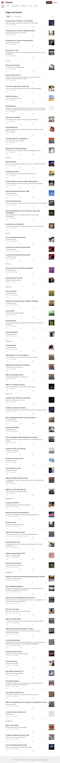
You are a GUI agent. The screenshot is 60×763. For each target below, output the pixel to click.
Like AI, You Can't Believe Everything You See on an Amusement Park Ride (25, 164)
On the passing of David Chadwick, (15, 313)
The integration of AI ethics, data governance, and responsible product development (25, 481)
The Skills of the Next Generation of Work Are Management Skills (23, 150)
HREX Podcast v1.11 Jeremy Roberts (17, 355)
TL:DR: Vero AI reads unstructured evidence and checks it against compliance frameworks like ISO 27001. (23, 77)
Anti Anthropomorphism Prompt (16, 745)
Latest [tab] (8, 16)
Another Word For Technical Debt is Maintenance (22, 181)
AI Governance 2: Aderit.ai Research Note (19, 40)
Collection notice (44, 759)
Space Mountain (11, 162)
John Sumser (13, 24)
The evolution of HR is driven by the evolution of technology (22, 119)
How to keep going (12, 332)
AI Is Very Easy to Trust (13, 468)
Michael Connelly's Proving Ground (17, 512)
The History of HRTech (13, 117)
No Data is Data (11, 522)
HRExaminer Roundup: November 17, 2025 (19, 629)
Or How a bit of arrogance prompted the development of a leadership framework (24, 323)
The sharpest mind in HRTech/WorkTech (16, 491)
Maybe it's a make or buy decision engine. (17, 653)
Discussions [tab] (18, 16)
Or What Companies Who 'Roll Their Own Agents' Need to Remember (24, 183)
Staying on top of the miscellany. (14, 673)
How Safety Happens (12, 681)
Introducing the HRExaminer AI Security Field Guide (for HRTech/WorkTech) (26, 410)
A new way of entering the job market (18, 247)
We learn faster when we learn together (16, 727)
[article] (30, 24)
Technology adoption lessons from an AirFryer (18, 505)
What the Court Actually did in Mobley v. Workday (22, 301)
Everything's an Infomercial (15, 224)
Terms (37, 759)
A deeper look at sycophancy (13, 280)
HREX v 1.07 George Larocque (15, 384)
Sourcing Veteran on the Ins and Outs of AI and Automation (22, 357)
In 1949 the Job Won (12, 171)
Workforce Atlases (12, 96)
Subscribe (49, 2)
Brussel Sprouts (11, 321)
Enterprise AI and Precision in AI (14, 367)
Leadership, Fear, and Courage (15, 448)
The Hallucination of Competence (17, 138)
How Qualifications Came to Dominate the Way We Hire (21, 173)
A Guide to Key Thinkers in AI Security (18, 398)
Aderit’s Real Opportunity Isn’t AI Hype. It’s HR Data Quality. (22, 23)
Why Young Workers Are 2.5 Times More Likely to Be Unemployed (23, 212)
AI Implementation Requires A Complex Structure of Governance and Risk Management (25, 53)
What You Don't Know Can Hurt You (15, 400)
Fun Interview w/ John (13, 542)
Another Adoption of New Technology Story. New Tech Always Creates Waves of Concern (24, 130)
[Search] (52, 16)
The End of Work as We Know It (16, 712)
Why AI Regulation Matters (14, 586)
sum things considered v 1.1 (15, 671)
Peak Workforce (11, 106)
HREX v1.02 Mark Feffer (13, 619)
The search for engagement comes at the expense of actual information (25, 226)
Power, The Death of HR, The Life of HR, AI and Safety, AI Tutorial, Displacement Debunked (23, 631)
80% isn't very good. (12, 609)
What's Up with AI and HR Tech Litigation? (19, 268)
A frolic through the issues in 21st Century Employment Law (22, 534)
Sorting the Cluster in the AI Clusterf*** (16, 33)
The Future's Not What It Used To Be (17, 86)
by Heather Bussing (11, 193)
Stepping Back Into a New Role (14, 565)
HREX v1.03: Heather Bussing (15, 532)
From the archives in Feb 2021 (14, 578)
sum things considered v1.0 (15, 692)
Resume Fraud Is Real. (13, 65)
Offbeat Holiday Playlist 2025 (15, 553)
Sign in (56, 2)
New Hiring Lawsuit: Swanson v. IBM (17, 191)
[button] (2, 6)
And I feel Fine (9, 714)
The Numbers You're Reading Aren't (15, 67)
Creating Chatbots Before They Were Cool (17, 377)
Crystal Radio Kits (12, 127)
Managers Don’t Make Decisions (16, 148)
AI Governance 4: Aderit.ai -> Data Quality (19, 21)
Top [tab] (12, 16)
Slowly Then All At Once (13, 563)
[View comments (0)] (20, 27)
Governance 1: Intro (12, 50)
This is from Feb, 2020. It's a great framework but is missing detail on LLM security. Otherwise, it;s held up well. (26, 600)
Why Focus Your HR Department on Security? (20, 598)
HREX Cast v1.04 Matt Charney (16, 489)
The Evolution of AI (11, 704)
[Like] (7, 27)
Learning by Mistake (12, 427)
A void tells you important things (14, 524)
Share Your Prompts (12, 725)
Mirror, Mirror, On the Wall (14, 278)
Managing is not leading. (12, 450)
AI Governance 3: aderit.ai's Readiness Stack (20, 31)
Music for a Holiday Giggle (13, 555)
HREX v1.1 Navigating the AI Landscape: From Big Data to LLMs (26, 702)
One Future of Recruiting (14, 651)
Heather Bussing (13, 195)
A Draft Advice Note (11, 249)
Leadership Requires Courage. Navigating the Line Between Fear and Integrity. (24, 440)
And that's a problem (11, 470)
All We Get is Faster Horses (15, 458)
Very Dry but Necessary (13, 201)
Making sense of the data (12, 42)
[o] (51, 357)
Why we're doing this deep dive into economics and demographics (23, 88)
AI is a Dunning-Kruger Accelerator (15, 141)
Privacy (33, 759)
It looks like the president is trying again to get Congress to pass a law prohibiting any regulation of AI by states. (24, 589)
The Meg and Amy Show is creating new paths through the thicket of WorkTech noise (24, 544)
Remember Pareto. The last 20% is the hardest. (18, 611)
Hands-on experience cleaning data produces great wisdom (25, 576)
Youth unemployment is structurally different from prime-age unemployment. (22, 215)
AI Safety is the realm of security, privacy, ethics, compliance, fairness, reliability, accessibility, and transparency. (24, 683)
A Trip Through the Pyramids (13, 98)
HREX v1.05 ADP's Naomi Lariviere (17, 478)
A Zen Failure (10, 311)
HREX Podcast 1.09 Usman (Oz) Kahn (18, 365)
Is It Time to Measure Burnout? (16, 237)
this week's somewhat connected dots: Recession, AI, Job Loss (22, 694)
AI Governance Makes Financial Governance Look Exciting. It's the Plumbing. (26, 203)
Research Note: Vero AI (13, 75)
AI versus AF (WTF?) (12, 503)
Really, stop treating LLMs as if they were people (19, 747)
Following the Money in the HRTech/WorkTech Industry (20, 387)
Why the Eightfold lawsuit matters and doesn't (21, 417)
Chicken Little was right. (12, 663)
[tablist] (13, 16)
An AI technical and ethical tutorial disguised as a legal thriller (22, 514)
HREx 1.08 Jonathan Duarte (14, 375)
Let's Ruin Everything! (13, 640)
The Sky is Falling (11, 661)
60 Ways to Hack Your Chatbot (16, 408)
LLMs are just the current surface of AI (16, 737)
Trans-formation (11, 291)
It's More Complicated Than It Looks (17, 735)
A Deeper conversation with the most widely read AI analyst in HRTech (24, 621)
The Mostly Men (11, 345)
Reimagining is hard (11, 460)
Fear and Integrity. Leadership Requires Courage (21, 437)
